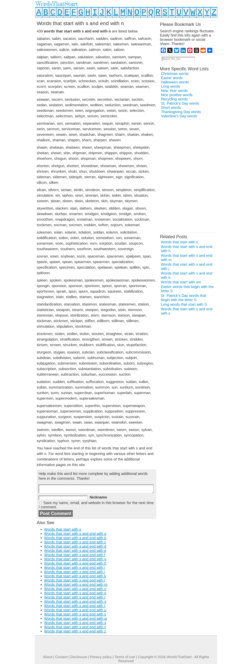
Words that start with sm (181, 282)
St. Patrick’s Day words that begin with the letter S (183, 298)
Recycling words (174, 99)
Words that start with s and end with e (75, 551)
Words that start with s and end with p (75, 593)
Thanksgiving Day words (181, 112)
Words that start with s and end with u (75, 610)
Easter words (172, 78)
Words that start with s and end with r (75, 597)
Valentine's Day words (179, 116)
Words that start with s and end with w (75, 618)
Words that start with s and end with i (74, 567)
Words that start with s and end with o (75, 589)
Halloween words (175, 82)
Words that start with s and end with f (74, 555)
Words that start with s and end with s (75, 601)
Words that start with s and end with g (75, 559)
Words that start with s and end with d (75, 546)
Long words (170, 86)
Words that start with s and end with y (75, 627)
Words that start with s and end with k (75, 576)
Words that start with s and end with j (74, 572)
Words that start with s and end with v (75, 614)
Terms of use (125, 657)
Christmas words (175, 74)
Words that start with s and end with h (75, 563)
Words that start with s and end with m (75, 584)
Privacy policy (101, 657)
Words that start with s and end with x (75, 623)
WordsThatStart (57, 3)
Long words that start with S (184, 304)
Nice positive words (177, 95)
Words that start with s (62, 529)
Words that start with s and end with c (75, 542)
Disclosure (78, 657)
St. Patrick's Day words (180, 103)
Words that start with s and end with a (75, 534)
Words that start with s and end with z (75, 631)
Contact (61, 657)
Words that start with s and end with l (74, 580)
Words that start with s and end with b (75, 538)
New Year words (174, 91)
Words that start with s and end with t (74, 606)
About (47, 657)
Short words (171, 108)
